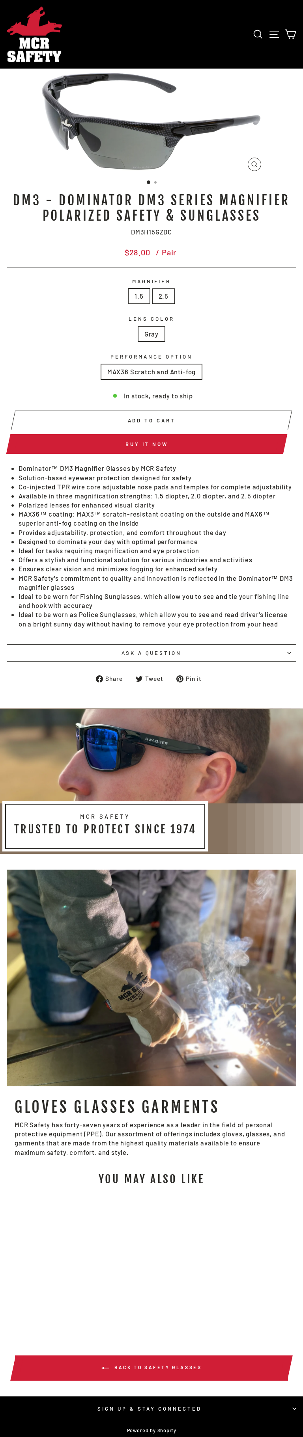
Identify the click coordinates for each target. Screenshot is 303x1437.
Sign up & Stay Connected (149, 1408)
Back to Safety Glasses (157, 1367)
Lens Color (151, 319)
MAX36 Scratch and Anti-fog (151, 372)
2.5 (163, 296)
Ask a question (152, 653)
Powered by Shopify (151, 1430)
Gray (151, 334)
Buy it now (146, 444)
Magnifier (151, 281)
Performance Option (151, 356)
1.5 (139, 296)
